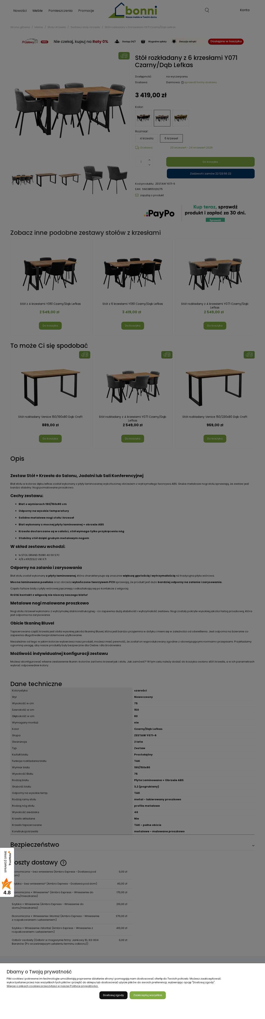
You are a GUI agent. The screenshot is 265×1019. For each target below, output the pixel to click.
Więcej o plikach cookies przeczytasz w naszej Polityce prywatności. (52, 986)
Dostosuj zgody (113, 995)
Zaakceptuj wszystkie (147, 995)
